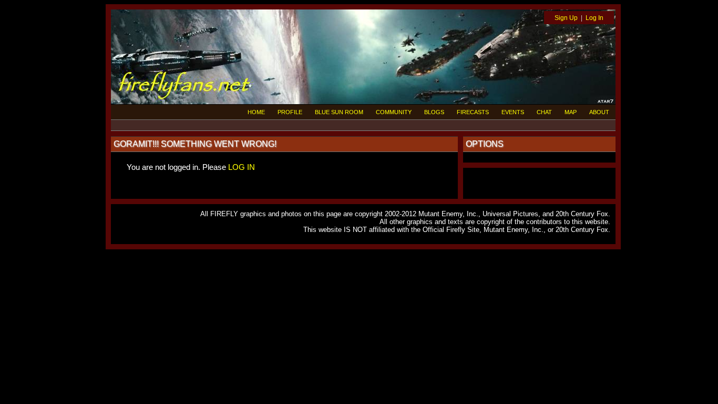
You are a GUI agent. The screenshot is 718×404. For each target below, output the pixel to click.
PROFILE (290, 112)
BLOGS (434, 112)
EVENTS (512, 112)
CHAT (544, 112)
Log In (594, 18)
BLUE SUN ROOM (339, 112)
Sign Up (566, 18)
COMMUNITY (394, 112)
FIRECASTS (473, 112)
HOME (256, 112)
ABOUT (599, 112)
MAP (571, 112)
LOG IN (241, 167)
